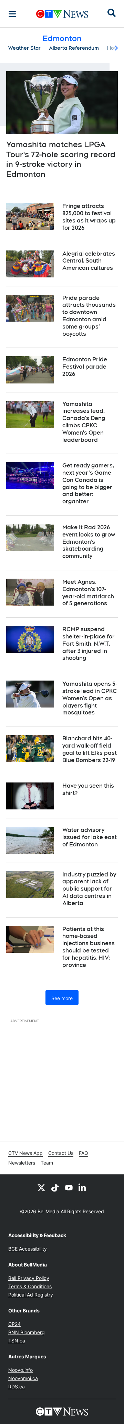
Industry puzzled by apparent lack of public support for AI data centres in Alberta (89, 888)
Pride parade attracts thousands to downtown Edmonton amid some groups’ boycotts (89, 316)
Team (47, 1163)
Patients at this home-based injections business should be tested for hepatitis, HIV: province (88, 947)
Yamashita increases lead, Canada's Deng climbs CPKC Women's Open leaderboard (83, 422)
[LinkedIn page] (83, 1187)
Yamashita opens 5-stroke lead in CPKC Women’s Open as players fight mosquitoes (89, 698)
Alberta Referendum (74, 48)
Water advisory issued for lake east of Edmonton (89, 837)
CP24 (14, 1324)
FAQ (83, 1153)
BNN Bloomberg (26, 1332)
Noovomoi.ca (23, 1378)
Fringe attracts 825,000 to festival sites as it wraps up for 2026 (89, 217)
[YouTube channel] (69, 1187)
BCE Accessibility (27, 1249)
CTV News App (25, 1153)
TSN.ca (16, 1341)
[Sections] (12, 14)
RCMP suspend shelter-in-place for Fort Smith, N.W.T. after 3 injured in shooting (88, 643)
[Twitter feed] (41, 1187)
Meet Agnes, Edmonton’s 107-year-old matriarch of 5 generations (88, 593)
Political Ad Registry (30, 1295)
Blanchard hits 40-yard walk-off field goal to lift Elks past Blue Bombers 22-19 (89, 749)
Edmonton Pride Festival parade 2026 (84, 366)
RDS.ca (16, 1386)
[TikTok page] (55, 1187)
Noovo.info (20, 1370)
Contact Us (60, 1153)
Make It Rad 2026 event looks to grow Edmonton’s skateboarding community (88, 541)
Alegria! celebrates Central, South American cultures (88, 261)
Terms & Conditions (30, 1286)
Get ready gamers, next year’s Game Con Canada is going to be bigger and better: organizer (88, 483)
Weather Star (24, 48)
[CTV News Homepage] (62, 14)
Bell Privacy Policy (28, 1278)
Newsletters (21, 1163)
